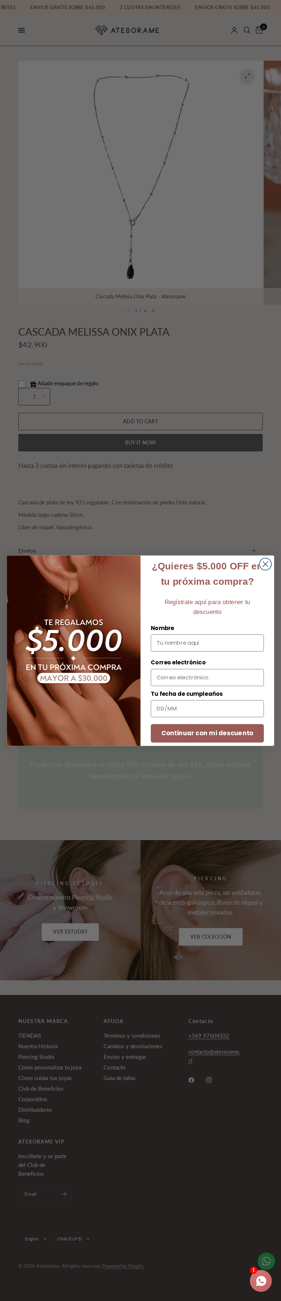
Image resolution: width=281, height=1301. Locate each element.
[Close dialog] (265, 564)
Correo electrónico (178, 663)
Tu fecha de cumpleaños (187, 694)
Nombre (162, 628)
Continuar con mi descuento (207, 733)
